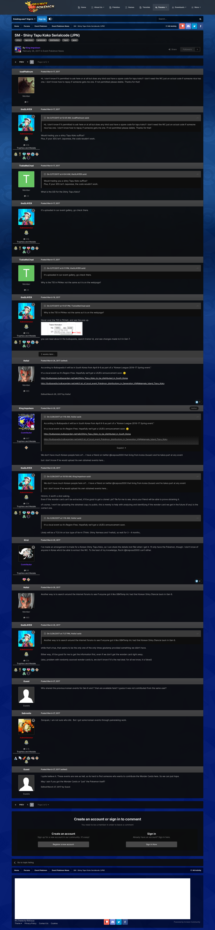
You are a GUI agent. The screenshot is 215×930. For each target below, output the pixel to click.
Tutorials (146, 7)
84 (27, 570)
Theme (18, 923)
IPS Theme (19, 920)
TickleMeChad (26, 165)
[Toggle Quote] (45, 118)
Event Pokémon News (53, 51)
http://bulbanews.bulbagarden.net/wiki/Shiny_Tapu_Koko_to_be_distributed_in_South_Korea (84, 378)
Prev (21, 62)
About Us (98, 7)
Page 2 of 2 (43, 62)
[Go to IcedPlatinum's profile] (26, 85)
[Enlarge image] (61, 328)
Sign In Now (151, 844)
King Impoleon (26, 408)
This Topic (189, 19)
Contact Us (43, 923)
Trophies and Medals (26, 148)
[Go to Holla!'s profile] (26, 374)
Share (173, 49)
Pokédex (116, 7)
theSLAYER (26, 109)
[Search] (200, 19)
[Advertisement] (102, 898)
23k (27, 145)
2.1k (27, 749)
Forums (161, 7)
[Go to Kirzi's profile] (26, 554)
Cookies (54, 923)
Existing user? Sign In (23, 19)
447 (27, 438)
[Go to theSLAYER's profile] (26, 123)
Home (83, 7)
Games (131, 7)
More (196, 7)
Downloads (179, 7)
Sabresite (26, 713)
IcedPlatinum (26, 71)
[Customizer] (50, 19)
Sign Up (42, 19)
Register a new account (63, 844)
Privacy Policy (30, 923)
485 (27, 391)
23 (27, 196)
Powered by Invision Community (187, 922)
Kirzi (26, 540)
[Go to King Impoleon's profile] (18, 49)
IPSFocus (30, 920)
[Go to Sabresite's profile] (26, 727)
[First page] (15, 62)
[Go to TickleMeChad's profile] (26, 179)
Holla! (26, 360)
